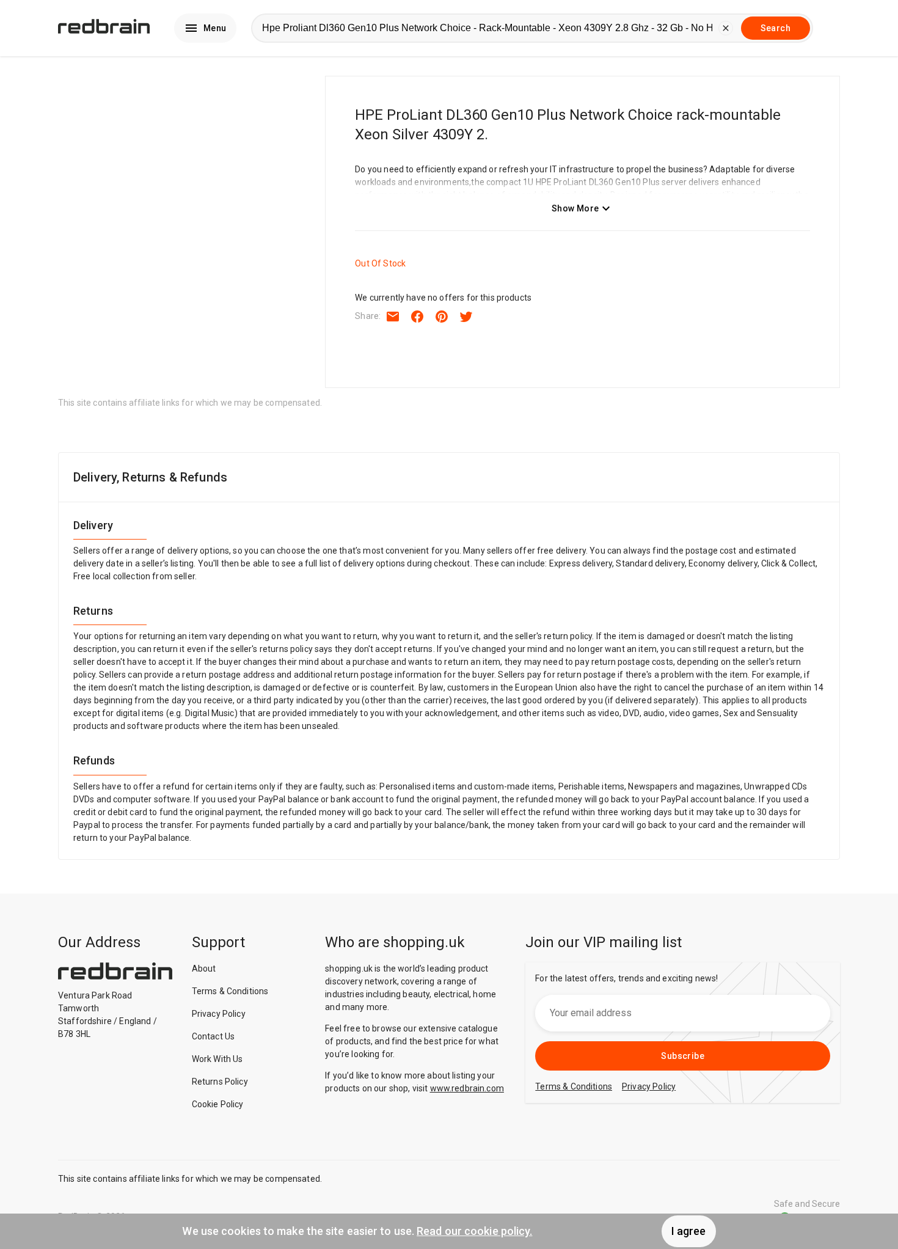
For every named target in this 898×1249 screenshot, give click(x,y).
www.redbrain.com (467, 1088)
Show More (575, 208)
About (204, 968)
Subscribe (682, 1056)
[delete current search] (725, 28)
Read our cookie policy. (474, 1231)
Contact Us (213, 1036)
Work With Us (217, 1059)
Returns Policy (220, 1081)
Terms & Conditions (230, 991)
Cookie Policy (218, 1104)
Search (775, 28)
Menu (215, 28)
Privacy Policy (219, 1014)
